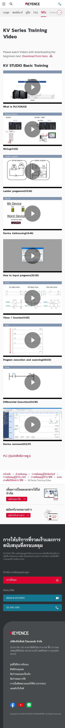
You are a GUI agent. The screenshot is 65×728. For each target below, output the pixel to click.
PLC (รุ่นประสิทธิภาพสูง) (17, 455)
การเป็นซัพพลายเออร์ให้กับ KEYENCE (28, 683)
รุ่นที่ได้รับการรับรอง (19, 664)
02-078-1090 (13, 607)
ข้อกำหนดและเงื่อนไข (20, 674)
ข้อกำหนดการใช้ (17, 679)
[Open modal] (32, 87)
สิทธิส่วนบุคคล (17, 669)
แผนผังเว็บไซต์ (17, 688)
